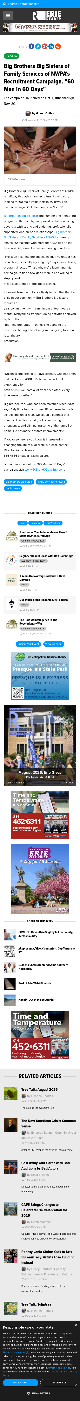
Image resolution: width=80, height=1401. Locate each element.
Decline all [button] (58, 1382)
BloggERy (11, 56)
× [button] (75, 1325)
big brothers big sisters (19, 481)
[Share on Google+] (45, 46)
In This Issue (67, 782)
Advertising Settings (58, 1367)
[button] (40, 1393)
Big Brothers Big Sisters (20, 215)
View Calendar (53, 644)
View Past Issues (15, 782)
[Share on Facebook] (31, 46)
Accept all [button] (20, 1382)
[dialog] (40, 1361)
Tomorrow (35, 523)
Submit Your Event (28, 644)
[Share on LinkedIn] (51, 46)
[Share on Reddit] (58, 46)
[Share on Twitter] (38, 46)
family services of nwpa (51, 481)
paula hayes (13, 488)
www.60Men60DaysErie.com (44, 469)
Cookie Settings (59, 1371)
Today (22, 523)
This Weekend (53, 523)
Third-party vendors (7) (16, 1352)
